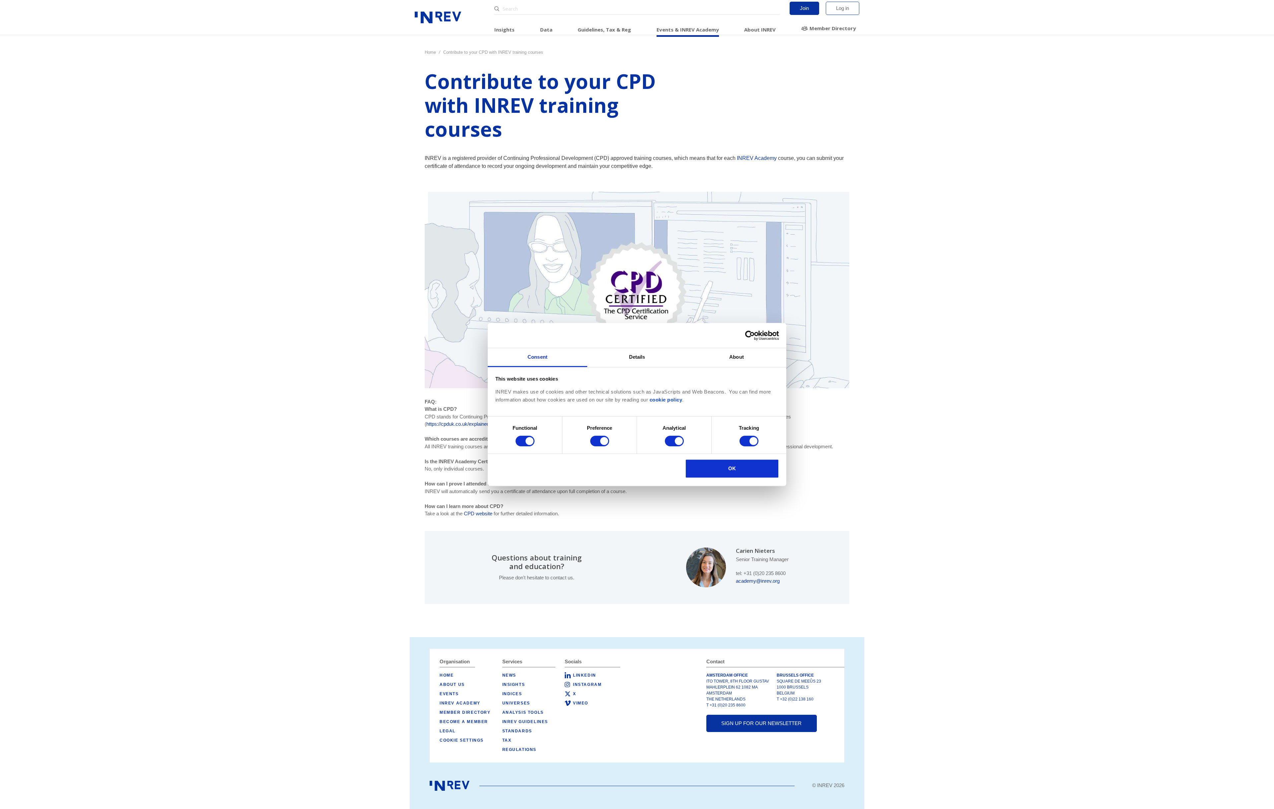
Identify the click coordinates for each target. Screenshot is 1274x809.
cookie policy (666, 400)
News (509, 675)
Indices (512, 694)
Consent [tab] (537, 357)
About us (452, 684)
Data (546, 29)
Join (804, 8)
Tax (507, 740)
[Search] (497, 8)
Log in (842, 8)
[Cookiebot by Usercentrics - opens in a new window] (750, 335)
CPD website (478, 513)
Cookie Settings (462, 740)
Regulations (519, 749)
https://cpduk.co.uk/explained (457, 424)
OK (732, 468)
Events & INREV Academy (688, 29)
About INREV (760, 29)
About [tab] (736, 357)
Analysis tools (523, 712)
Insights (504, 29)
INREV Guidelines (525, 721)
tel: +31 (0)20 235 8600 (761, 573)
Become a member (464, 721)
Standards (517, 731)
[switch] (599, 441)
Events (449, 694)
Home (430, 52)
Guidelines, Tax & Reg (604, 29)
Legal (448, 731)
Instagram (587, 684)
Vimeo (580, 703)
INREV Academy (757, 158)
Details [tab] (637, 357)
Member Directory (833, 28)
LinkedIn (584, 675)
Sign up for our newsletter (761, 723)
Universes (516, 703)
